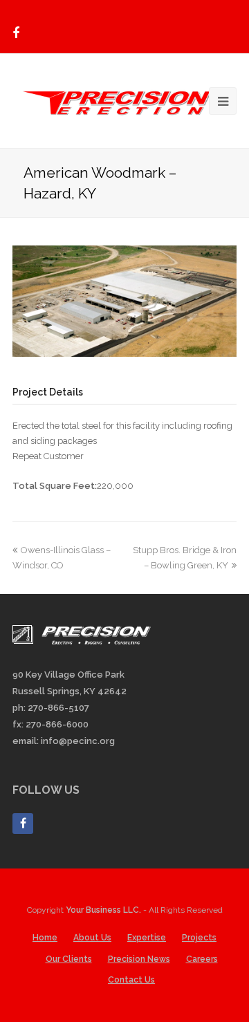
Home (45, 937)
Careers (202, 959)
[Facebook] (15, 33)
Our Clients (69, 959)
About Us (92, 937)
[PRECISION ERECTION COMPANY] (124, 99)
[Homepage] (81, 641)
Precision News (139, 959)
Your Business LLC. (103, 910)
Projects (199, 937)
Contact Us (131, 980)
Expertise (146, 937)
